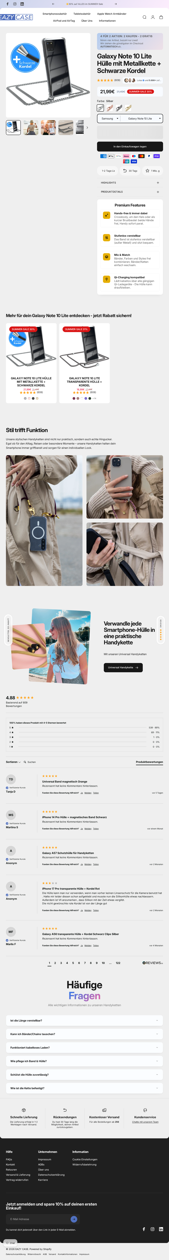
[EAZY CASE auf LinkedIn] (66, 656)
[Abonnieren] (112, 628)
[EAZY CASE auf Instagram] (59, 656)
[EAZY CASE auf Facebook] (52, 656)
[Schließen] (117, 601)
